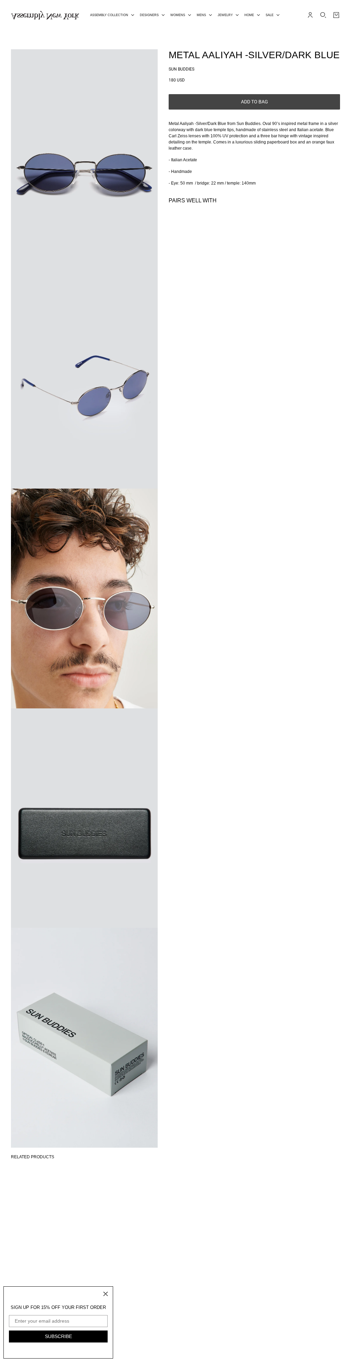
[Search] (323, 15)
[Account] (310, 15)
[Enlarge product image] (84, 159)
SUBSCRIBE (58, 1336)
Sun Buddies (181, 69)
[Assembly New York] (45, 15)
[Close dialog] (105, 1294)
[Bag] (336, 15)
